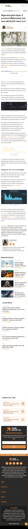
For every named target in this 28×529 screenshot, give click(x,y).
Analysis (17, 280)
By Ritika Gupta (5, 349)
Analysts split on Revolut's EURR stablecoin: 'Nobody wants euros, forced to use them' (20, 264)
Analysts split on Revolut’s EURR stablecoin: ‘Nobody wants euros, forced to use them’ (13, 309)
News (3, 343)
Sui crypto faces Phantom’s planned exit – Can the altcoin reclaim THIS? (20, 294)
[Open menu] (2, 6)
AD (26, 0)
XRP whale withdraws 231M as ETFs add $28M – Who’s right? (13, 346)
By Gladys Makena (19, 277)
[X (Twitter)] (10, 244)
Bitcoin (16, 270)
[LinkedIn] (13, 244)
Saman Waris (10, 28)
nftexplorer (15, 205)
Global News (18, 260)
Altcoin (16, 290)
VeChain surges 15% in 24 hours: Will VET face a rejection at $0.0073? (21, 284)
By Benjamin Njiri (18, 267)
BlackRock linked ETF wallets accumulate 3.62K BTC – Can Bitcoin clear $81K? (20, 274)
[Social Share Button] (26, 523)
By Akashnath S (18, 287)
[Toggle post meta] (25, 27)
